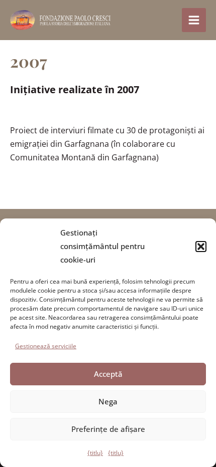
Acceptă (108, 374)
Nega (108, 401)
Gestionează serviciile (45, 346)
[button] (201, 247)
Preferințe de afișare (108, 429)
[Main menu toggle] (194, 20)
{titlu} (95, 452)
